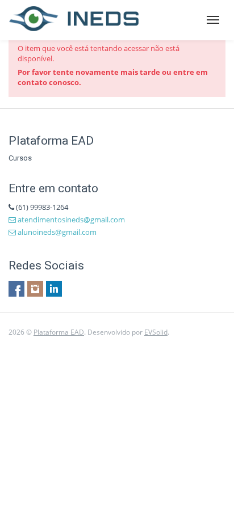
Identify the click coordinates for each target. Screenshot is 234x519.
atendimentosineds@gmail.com (70, 219)
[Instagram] (35, 289)
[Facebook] (16, 289)
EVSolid (156, 332)
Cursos (20, 158)
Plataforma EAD (59, 332)
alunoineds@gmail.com (56, 232)
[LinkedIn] (54, 289)
